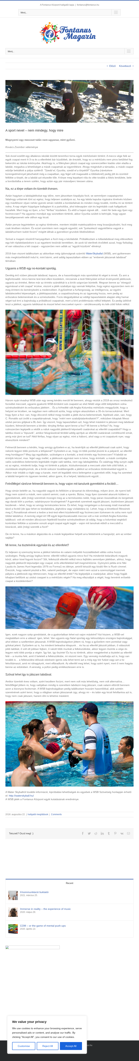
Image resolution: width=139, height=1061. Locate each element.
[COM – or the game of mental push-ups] (13, 926)
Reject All (47, 1046)
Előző (112, 65)
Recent (69, 883)
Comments (56, 814)
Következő (125, 65)
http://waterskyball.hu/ (21, 795)
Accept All (70, 1046)
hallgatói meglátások (38, 814)
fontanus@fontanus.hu (88, 5)
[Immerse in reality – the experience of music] (13, 909)
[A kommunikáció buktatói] (13, 892)
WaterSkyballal (94, 253)
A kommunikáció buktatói (34, 892)
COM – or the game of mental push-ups (43, 925)
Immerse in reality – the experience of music (45, 908)
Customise (24, 1046)
